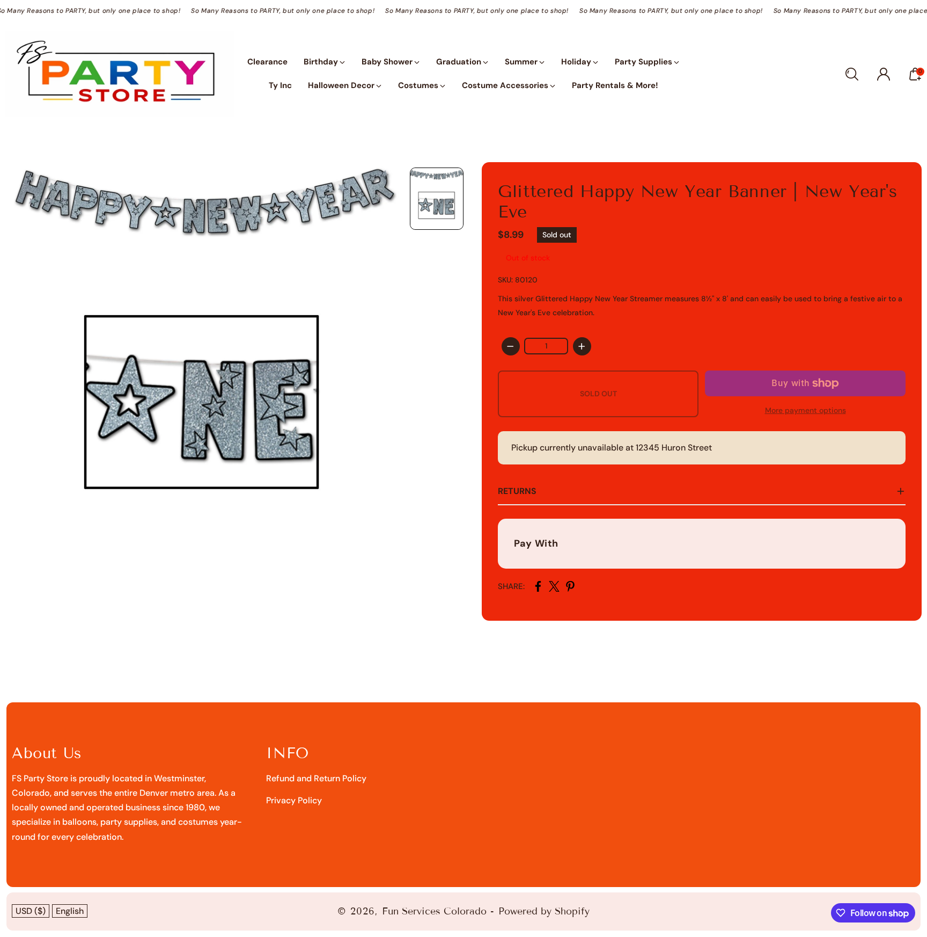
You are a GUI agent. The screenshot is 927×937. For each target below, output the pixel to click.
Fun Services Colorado (434, 911)
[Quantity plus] (582, 346)
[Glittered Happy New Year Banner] (202, 359)
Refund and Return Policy (316, 778)
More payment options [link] (805, 410)
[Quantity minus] (511, 346)
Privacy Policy (294, 800)
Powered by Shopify (544, 911)
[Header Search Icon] (851, 74)
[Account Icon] (883, 74)
